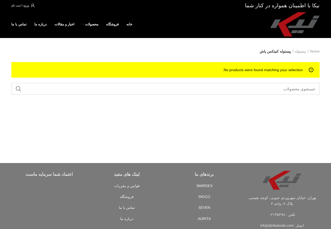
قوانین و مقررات (127, 186)
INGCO (204, 197)
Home (315, 51)
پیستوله (300, 51)
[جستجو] (18, 89)
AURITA (204, 219)
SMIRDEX (204, 186)
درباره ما (126, 219)
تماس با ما (127, 207)
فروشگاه (127, 197)
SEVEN (204, 207)
